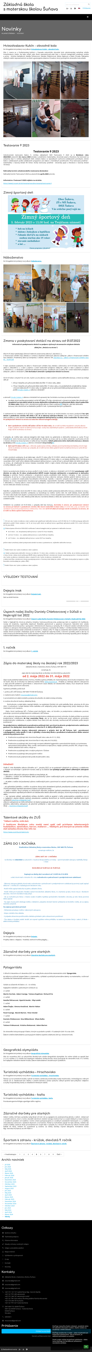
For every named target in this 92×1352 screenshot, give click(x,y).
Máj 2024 (8, 1210)
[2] (4, 528)
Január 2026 (9, 1177)
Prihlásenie (86, 8)
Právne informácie (11, 1240)
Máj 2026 (8, 1169)
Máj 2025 (8, 1193)
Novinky (20, 33)
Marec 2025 (9, 1197)
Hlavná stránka (8, 33)
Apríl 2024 (8, 1212)
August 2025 (9, 1188)
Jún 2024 (8, 1208)
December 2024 (10, 1201)
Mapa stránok (10, 1252)
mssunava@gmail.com (13, 1321)
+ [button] (68, 8)
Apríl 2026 (8, 1171)
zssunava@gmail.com (12, 1281)
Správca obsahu (10, 1233)
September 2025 (10, 1186)
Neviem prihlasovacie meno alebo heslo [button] (46, 1336)
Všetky (7, 1216)
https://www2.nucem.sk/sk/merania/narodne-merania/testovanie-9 (27, 183)
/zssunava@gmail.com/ (29, 695)
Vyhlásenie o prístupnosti (14, 1255)
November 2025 (10, 1182)
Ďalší (58, 1154)
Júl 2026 (7, 1164)
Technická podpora (11, 1237)
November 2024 (10, 1203)
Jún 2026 (8, 1167)
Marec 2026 (9, 1173)
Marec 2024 (9, 1214)
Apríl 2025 (8, 1195)
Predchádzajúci (10, 1154)
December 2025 (10, 1180)
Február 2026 (9, 1175)
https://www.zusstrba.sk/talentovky (16, 832)
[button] (75, 8)
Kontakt (8, 1263)
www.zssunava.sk (51, 682)
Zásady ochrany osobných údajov (17, 1244)
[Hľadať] (88, 4)
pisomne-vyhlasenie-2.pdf (21, 800)
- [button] (24, 1349)
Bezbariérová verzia (10, 1349)
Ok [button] (86, 1347)
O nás (7, 1259)
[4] (4, 553)
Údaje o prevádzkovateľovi (14, 1248)
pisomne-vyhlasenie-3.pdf (18, 806)
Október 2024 (9, 1206)
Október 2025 (9, 1184)
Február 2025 (9, 1199)
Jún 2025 (8, 1190)
